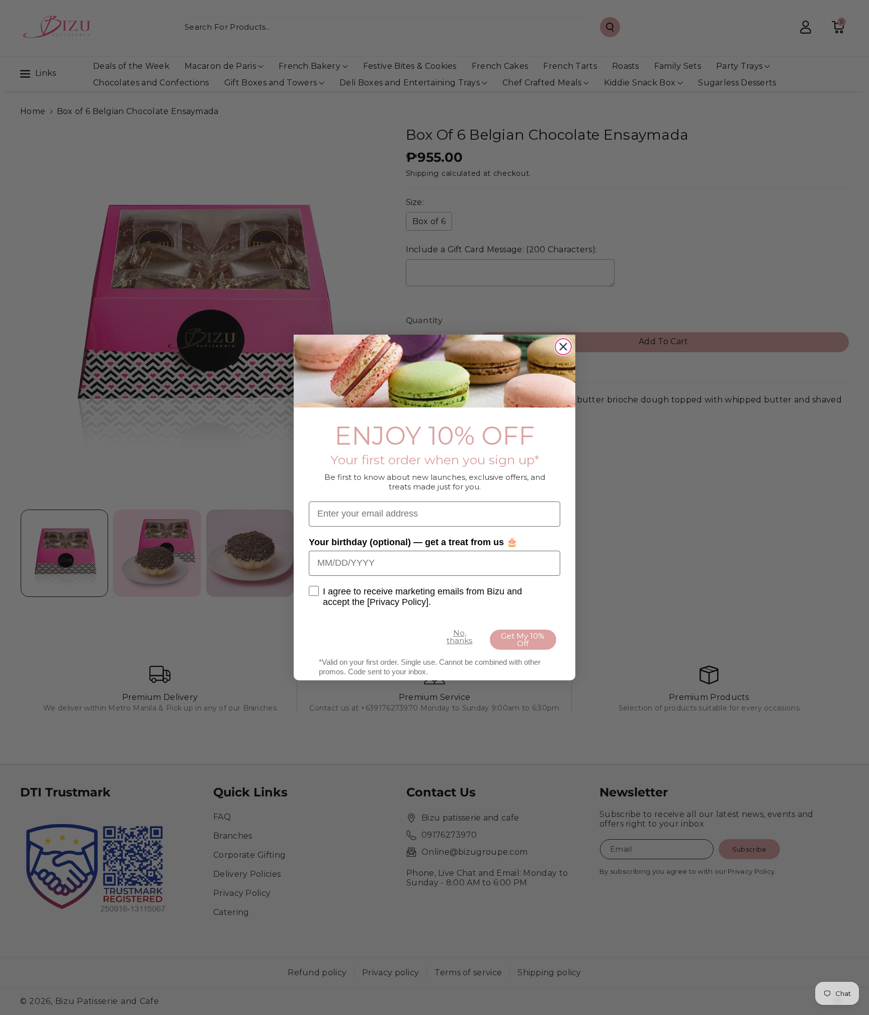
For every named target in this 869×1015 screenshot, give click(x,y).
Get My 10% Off (523, 639)
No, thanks (459, 636)
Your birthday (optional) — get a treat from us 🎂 (413, 542)
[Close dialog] (563, 347)
